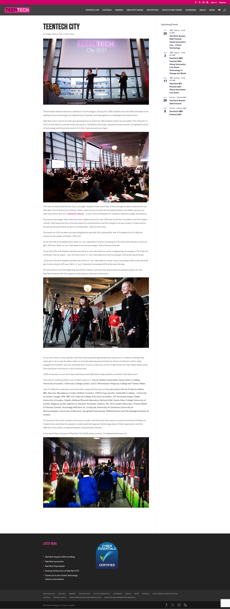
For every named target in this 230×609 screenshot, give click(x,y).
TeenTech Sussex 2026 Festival (177, 102)
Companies (190, 10)
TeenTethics (153, 10)
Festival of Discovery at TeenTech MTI (62, 570)
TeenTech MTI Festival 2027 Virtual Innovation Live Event (177, 88)
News (212, 10)
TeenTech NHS (84, 594)
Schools (145, 594)
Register (222, 2)
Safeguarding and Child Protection (85, 597)
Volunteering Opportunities (165, 594)
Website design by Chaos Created (59, 605)
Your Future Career (172, 10)
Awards (119, 10)
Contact (47, 597)
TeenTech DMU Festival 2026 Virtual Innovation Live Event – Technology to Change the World (177, 65)
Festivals (107, 10)
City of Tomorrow (101, 594)
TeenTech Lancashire (54, 561)
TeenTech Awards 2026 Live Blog (60, 556)
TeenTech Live (92, 10)
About (203, 10)
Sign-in (214, 2)
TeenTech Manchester (55, 566)
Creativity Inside (134, 10)
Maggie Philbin (52, 34)
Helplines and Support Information (119, 597)
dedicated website (75, 213)
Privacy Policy (60, 597)
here (105, 128)
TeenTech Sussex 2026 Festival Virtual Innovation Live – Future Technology (177, 42)
